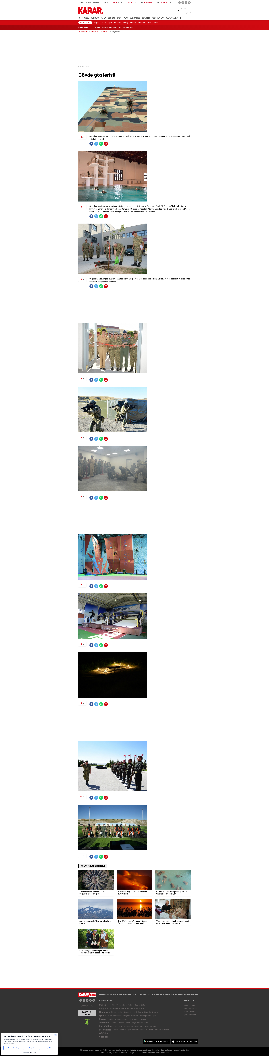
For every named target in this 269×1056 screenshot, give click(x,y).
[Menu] (180, 18)
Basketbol (117, 1015)
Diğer (154, 1015)
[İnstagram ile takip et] (182, 2)
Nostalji (125, 23)
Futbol (109, 1015)
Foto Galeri (85, 23)
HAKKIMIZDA (104, 994)
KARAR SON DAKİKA (87, 1013)
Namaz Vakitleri (190, 1008)
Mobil (114, 1022)
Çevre (137, 1005)
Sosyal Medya (130, 1022)
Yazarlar (95, 18)
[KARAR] (90, 10)
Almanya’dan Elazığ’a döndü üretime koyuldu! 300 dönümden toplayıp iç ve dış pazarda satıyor (126, 27)
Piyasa (113, 1012)
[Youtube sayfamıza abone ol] (87, 1000)
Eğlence (143, 1019)
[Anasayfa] (80, 18)
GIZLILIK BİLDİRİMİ (157, 994)
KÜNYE (119, 994)
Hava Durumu (189, 1005)
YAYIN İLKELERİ (128, 994)
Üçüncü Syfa (121, 1005)
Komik (136, 1026)
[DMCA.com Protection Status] (87, 1022)
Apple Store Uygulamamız (186, 1041)
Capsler (103, 23)
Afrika (141, 1008)
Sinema (130, 1026)
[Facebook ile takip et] (186, 2)
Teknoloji (117, 23)
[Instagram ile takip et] (93, 1000)
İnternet (120, 1022)
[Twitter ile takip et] (189, 2)
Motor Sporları (145, 1015)
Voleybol (126, 1015)
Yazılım (140, 1022)
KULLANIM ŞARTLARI (142, 994)
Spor (119, 18)
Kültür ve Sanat (146, 1030)
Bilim (146, 1022)
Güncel (85, 18)
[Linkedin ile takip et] (90, 1000)
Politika (112, 1005)
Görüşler (146, 18)
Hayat (125, 18)
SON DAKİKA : (83, 27)
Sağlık (125, 1019)
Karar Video (135, 18)
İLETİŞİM (113, 994)
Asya (136, 1008)
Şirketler (155, 1012)
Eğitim (143, 1005)
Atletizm (134, 1015)
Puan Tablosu (189, 1011)
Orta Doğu (113, 1008)
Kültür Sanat (172, 18)
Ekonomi (111, 18)
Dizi (124, 1026)
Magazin (118, 1019)
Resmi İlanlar (158, 18)
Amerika (122, 1008)
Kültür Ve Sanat (152, 23)
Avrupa (130, 1008)
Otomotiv (127, 1012)
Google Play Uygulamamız (158, 1041)
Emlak (120, 1012)
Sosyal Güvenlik (144, 1012)
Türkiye (131, 1005)
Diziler (111, 1019)
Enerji (135, 1012)
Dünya (103, 18)
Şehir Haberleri (190, 1014)
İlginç (142, 1026)
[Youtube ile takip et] (179, 2)
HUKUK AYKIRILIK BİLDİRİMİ (188, 994)
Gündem (133, 23)
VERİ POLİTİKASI (171, 994)
